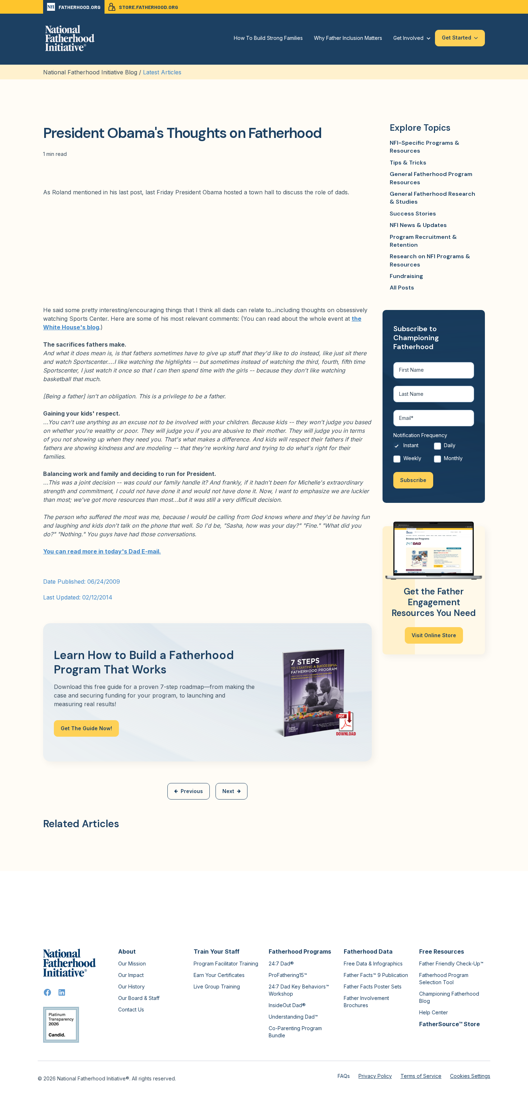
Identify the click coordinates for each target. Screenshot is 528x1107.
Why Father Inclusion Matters (348, 38)
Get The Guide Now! (86, 728)
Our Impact (131, 975)
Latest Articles (162, 72)
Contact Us (131, 1009)
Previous (192, 791)
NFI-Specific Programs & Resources (424, 146)
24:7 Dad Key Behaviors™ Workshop (299, 990)
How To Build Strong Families (268, 38)
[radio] (413, 447)
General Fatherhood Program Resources (431, 178)
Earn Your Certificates (219, 975)
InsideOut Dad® (287, 1005)
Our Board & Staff (138, 998)
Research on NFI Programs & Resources (430, 260)
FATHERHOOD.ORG (80, 7)
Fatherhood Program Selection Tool (443, 978)
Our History (131, 986)
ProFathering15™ (288, 975)
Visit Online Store (434, 635)
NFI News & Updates (418, 225)
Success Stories (413, 213)
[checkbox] (433, 453)
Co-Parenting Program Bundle (295, 1031)
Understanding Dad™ (293, 1017)
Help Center (433, 1012)
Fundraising (406, 276)
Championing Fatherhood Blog (449, 997)
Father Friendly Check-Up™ (451, 963)
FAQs (344, 1076)
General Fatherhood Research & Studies (432, 197)
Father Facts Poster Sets (373, 986)
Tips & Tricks (408, 162)
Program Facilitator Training (226, 963)
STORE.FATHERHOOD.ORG (148, 7)
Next (228, 791)
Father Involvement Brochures (366, 1001)
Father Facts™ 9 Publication (376, 975)
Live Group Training (217, 986)
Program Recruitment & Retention (423, 241)
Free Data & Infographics (373, 963)
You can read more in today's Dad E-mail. (102, 551)
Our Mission (132, 963)
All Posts (402, 287)
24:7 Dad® (281, 963)
